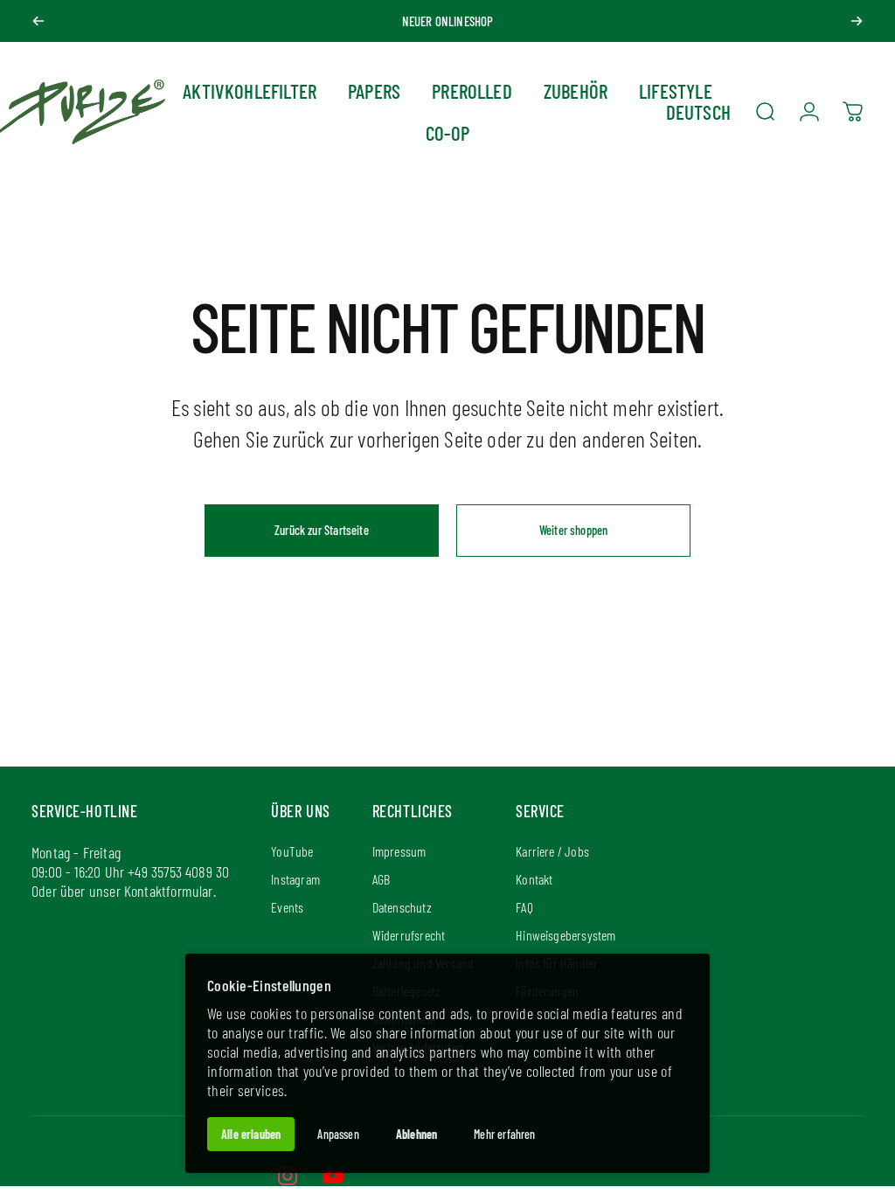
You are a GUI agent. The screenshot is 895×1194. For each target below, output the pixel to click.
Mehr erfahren (504, 1134)
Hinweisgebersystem (565, 935)
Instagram (295, 879)
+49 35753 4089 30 (178, 871)
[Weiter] (856, 21)
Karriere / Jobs (552, 851)
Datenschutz (402, 907)
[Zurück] (38, 21)
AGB (381, 879)
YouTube (292, 851)
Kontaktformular (168, 890)
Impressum (399, 851)
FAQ (524, 907)
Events (287, 907)
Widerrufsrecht (409, 935)
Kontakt (534, 879)
